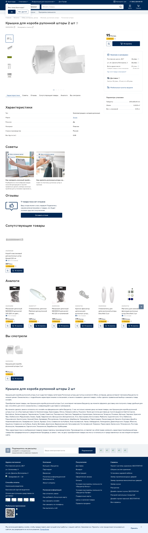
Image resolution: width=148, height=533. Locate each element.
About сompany (49, 483)
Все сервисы (116, 502)
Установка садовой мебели (121, 473)
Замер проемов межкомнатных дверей (126, 480)
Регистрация (81, 473)
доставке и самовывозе (60, 406)
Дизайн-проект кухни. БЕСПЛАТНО (125, 491)
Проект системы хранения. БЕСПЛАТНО (126, 466)
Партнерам (47, 469)
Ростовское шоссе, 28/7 (15, 466)
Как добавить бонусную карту (55, 497)
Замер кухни (116, 484)
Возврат (79, 469)
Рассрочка (115, 488)
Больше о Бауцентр (50, 466)
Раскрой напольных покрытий (123, 495)
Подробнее (44, 529)
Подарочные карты (83, 496)
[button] (126, 43)
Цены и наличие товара (85, 500)
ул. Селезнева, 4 (12, 469)
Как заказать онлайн (51, 501)
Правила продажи (83, 503)
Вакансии (47, 473)
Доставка (79, 466)
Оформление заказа (84, 477)
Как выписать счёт (50, 508)
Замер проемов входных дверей (123, 477)
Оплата (79, 480)
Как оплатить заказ (50, 493)
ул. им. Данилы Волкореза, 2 (17, 473)
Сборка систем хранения (121, 469)
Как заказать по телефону (53, 504)
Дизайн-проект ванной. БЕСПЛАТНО (125, 499)
